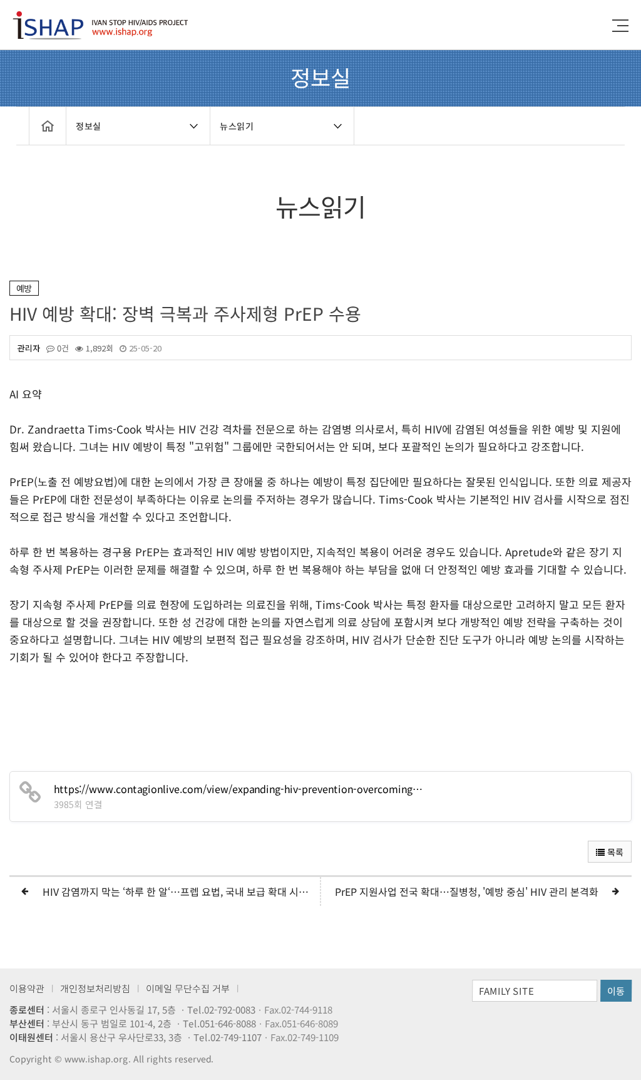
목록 (614, 852)
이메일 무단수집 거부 (188, 988)
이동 (616, 990)
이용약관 (26, 988)
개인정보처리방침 (95, 988)
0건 (61, 348)
